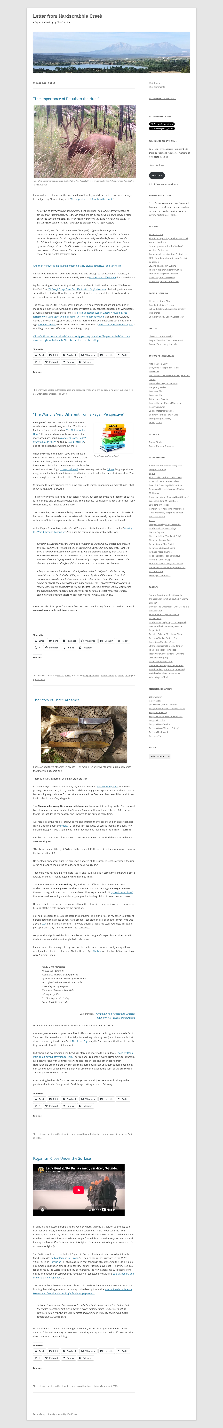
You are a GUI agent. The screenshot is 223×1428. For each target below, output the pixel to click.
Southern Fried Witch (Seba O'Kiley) (166, 563)
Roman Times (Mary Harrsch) (163, 344)
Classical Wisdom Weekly (161, 336)
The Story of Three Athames (56, 699)
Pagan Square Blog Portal (161, 543)
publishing (124, 389)
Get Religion (155, 700)
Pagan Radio (155, 630)
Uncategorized (64, 389)
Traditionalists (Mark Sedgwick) (164, 273)
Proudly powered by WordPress (62, 1414)
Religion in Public (157, 720)
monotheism (107, 675)
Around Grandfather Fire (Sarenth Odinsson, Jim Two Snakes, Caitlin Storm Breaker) (168, 598)
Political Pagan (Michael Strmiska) (165, 402)
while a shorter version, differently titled (82, 316)
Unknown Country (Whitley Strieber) (166, 665)
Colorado (105, 389)
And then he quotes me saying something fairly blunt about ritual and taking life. (77, 265)
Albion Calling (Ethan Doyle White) (165, 477)
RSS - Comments (157, 86)
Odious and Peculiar (158, 399)
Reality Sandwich (157, 406)
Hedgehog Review (158, 387)
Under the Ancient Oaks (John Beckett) (167, 567)
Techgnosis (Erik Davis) (160, 418)
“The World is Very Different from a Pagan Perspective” (78, 414)
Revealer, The (155, 735)
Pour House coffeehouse (102, 277)
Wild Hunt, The (156, 571)
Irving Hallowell (69, 469)
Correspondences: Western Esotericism (168, 254)
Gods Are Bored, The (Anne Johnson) (166, 512)
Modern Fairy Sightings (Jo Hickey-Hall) (167, 622)
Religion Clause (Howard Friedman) (166, 716)
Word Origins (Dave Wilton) (162, 277)
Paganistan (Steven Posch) (162, 547)
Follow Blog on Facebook (162, 98)
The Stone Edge (80, 1041)
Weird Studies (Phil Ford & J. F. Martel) (167, 669)
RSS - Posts (154, 82)
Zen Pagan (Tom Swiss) (160, 575)
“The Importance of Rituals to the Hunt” (66, 98)
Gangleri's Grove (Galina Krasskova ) (166, 508)
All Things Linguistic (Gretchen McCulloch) (169, 238)
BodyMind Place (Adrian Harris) (164, 367)
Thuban (97, 951)
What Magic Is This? (158, 677)
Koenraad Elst (155, 391)
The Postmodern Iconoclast (162, 649)
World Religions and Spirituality (164, 281)
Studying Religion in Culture (162, 265)
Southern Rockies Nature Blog (163, 414)
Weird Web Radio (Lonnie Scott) (164, 673)
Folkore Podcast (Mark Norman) (164, 614)
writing (128, 675)
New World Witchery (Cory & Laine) (166, 626)
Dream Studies (156, 442)
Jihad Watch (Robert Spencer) (163, 704)
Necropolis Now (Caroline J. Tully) (165, 536)
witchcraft (42, 393)
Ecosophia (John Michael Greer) (164, 500)
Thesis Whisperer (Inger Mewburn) (165, 269)
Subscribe (157, 175)
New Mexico (108, 1134)
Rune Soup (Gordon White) (162, 641)
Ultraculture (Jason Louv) (161, 661)
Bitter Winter (155, 696)
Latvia (95, 1386)
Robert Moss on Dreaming (162, 446)
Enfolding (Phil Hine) (159, 504)
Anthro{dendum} (157, 242)
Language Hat (156, 395)
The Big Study (155, 422)
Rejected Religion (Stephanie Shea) (165, 634)
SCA (44, 923)
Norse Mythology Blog (160, 540)
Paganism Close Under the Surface (62, 1158)
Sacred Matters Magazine (161, 410)
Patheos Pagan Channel (160, 551)
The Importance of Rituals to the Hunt (91, 199)
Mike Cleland (155, 618)
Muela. (64, 825)
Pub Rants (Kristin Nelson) (161, 304)
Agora (152, 473)
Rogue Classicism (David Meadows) (166, 340)
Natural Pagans (156, 532)
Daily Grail (154, 371)
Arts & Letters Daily (158, 363)
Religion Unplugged (158, 732)
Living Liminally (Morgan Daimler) (165, 524)
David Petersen (75, 441)
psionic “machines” (122, 892)
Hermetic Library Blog (159, 301)
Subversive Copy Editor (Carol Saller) (166, 316)
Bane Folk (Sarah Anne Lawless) (164, 481)
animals (87, 389)
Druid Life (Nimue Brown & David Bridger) (169, 496)
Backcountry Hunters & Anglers (115, 324)
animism (96, 389)
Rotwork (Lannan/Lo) (159, 559)
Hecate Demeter (157, 516)
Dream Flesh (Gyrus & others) (163, 383)
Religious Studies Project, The (163, 638)
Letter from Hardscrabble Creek (67, 15)
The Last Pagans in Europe (63, 1258)
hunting (115, 389)
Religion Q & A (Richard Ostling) (164, 728)
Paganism (119, 675)
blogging (87, 675)
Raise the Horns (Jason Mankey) (164, 555)
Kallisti (152, 520)
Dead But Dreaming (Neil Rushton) (165, 485)
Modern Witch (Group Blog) (162, 528)
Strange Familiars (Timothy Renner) (166, 645)
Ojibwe (110, 469)
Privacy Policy (39, 1414)
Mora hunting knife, (108, 786)
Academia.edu (156, 234)
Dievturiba (55, 1261)
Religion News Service (159, 724)
